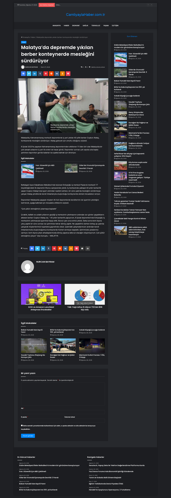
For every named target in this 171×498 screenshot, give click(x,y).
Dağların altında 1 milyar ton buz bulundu (139, 144)
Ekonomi (75, 25)
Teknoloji (95, 25)
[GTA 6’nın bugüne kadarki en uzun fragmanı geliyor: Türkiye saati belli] (120, 175)
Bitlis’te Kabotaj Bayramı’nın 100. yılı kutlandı (62, 331)
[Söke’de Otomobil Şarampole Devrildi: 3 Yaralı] (71, 168)
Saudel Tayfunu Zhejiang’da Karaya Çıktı (33, 356)
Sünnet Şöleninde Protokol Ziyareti (129, 186)
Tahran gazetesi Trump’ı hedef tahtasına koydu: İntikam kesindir (131, 202)
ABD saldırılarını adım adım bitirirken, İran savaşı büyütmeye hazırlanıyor (138, 231)
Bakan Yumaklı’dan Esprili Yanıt (32, 331)
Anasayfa (57, 25)
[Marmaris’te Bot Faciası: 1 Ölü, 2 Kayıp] (92, 345)
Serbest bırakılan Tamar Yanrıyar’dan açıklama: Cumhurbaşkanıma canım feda (131, 211)
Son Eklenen (132, 36)
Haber (66, 25)
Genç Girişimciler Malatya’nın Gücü (136, 113)
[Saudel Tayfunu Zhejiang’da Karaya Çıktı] (34, 345)
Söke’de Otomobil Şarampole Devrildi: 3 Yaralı (72, 5)
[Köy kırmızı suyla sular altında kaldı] (120, 165)
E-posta (24, 417)
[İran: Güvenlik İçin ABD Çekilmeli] (27, 171)
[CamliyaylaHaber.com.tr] (85, 14)
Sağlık (85, 25)
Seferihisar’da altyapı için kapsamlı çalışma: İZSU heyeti (129, 154)
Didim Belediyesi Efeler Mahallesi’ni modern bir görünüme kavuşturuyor (129, 46)
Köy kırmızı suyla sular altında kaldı (138, 163)
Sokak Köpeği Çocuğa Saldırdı (92, 330)
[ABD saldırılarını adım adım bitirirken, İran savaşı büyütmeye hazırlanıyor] (120, 230)
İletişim (115, 25)
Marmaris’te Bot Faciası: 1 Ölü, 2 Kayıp (92, 356)
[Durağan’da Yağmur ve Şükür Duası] (63, 345)
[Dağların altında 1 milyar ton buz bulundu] (120, 146)
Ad (22, 408)
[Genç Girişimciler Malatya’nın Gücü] (120, 115)
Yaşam (106, 25)
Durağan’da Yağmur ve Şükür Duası (62, 356)
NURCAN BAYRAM (31, 67)
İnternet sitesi (70, 417)
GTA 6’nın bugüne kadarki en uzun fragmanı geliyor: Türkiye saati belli (139, 176)
